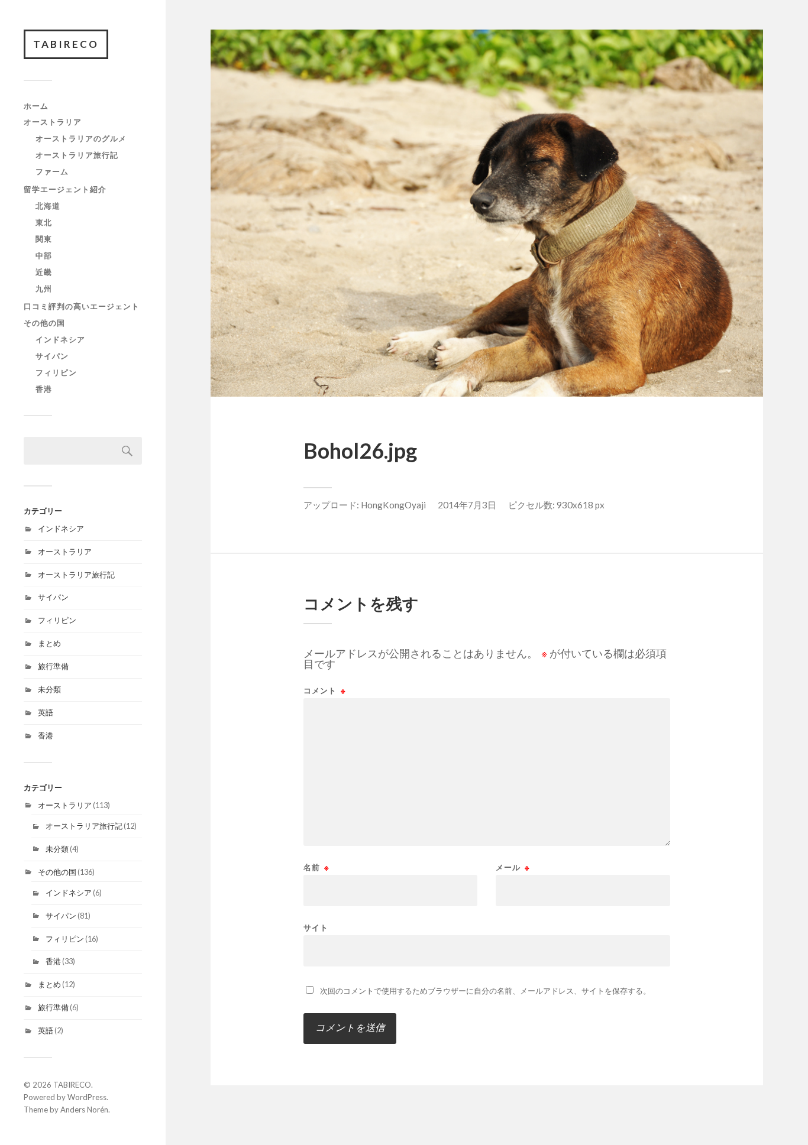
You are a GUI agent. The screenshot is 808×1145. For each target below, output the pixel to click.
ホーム (36, 106)
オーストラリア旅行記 (76, 155)
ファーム (52, 171)
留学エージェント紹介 (65, 189)
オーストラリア (53, 121)
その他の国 (44, 322)
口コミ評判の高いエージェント (82, 306)
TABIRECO (66, 44)
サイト (315, 927)
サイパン (52, 356)
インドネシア (60, 339)
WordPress (86, 1097)
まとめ (49, 643)
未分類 (49, 689)
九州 (43, 288)
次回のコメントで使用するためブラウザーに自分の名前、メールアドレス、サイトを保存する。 (485, 990)
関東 (43, 239)
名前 (316, 867)
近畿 (43, 272)
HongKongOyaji (393, 504)
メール (513, 867)
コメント (324, 691)
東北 (43, 222)
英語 (45, 712)
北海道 (47, 205)
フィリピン (56, 372)
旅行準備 (53, 666)
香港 (43, 389)
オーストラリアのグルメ (81, 138)
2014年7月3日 (467, 504)
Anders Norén (84, 1109)
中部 (43, 255)
